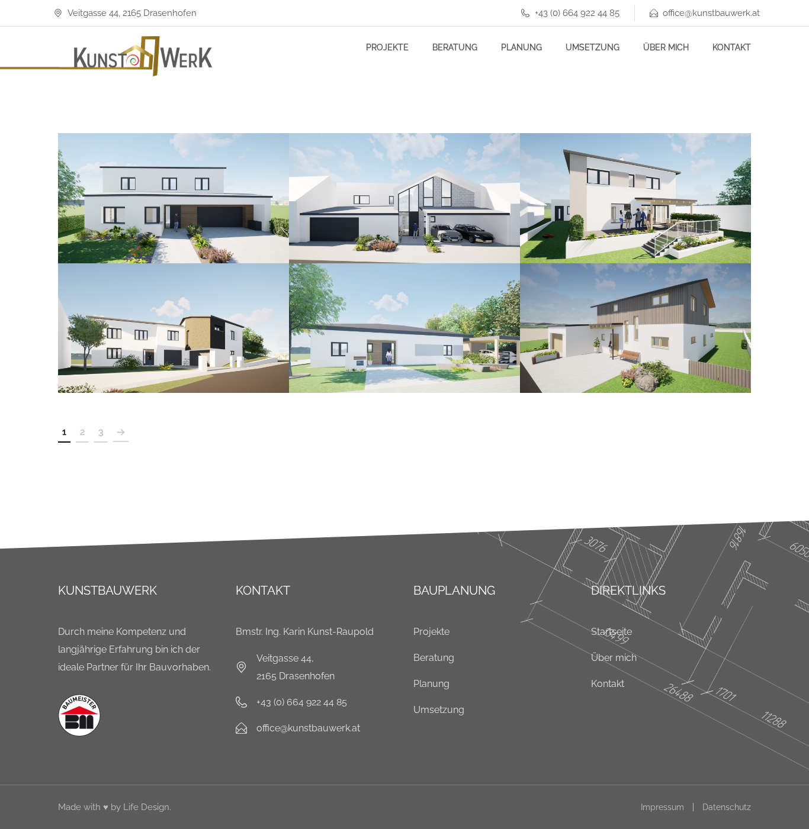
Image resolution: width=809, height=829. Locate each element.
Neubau (195, 224)
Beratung (454, 47)
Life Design (146, 807)
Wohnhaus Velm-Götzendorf (635, 185)
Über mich (666, 47)
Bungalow (404, 315)
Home (146, 224)
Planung (521, 47)
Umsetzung (592, 47)
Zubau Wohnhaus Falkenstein (174, 315)
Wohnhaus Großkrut (405, 185)
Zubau (195, 343)
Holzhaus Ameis (635, 315)
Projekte (387, 47)
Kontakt (731, 47)
